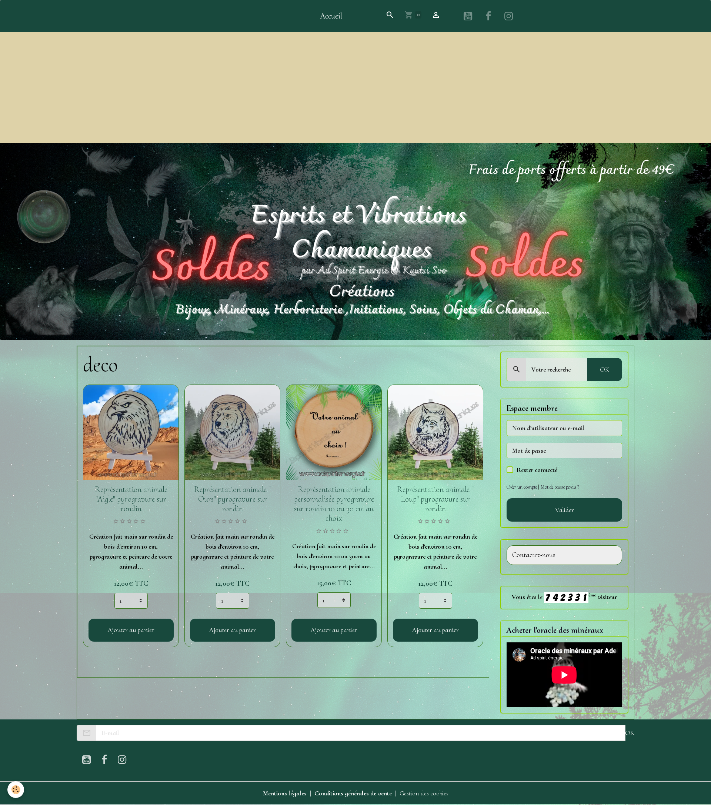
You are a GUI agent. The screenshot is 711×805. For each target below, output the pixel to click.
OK (604, 369)
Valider (564, 510)
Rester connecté (537, 470)
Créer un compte (522, 487)
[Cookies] (15, 789)
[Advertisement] (355, 87)
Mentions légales (285, 793)
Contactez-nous (533, 555)
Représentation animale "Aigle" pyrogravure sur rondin (131, 499)
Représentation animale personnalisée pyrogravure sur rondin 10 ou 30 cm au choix (334, 504)
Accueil (331, 16)
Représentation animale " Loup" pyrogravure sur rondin (435, 499)
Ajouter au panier (131, 630)
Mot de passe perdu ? (559, 487)
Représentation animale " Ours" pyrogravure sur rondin (232, 499)
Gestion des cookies (424, 793)
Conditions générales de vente (353, 793)
